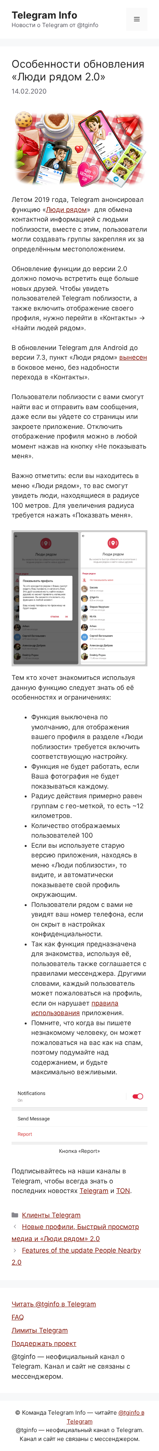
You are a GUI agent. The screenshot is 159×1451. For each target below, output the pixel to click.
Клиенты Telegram (51, 1215)
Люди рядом (66, 209)
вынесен (133, 357)
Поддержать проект (44, 1343)
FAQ (18, 1317)
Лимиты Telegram (40, 1330)
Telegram (94, 1191)
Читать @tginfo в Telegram (54, 1304)
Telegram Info (44, 15)
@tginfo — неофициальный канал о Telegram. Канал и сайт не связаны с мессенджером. (71, 1366)
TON (123, 1191)
